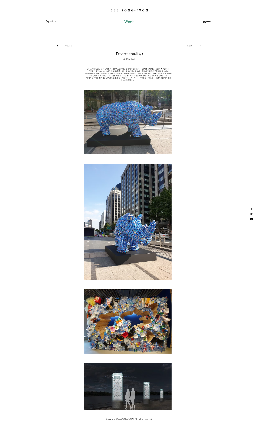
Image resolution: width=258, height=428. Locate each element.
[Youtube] (251, 219)
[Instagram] (251, 214)
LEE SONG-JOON (130, 10)
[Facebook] (251, 209)
